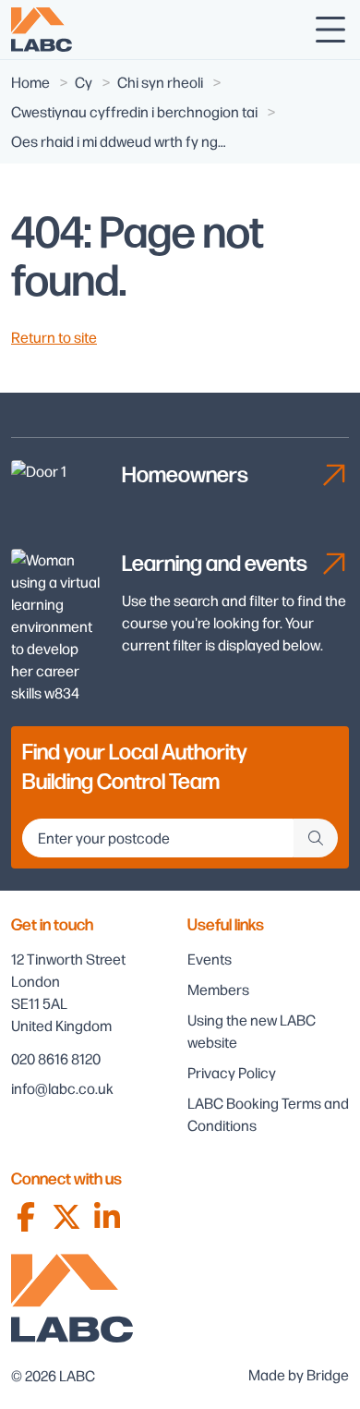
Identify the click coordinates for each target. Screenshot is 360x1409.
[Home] (41, 29)
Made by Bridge (298, 1374)
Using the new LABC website (251, 1030)
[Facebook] (26, 1217)
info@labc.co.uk (62, 1088)
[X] (66, 1217)
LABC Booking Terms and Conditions (268, 1114)
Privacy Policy (231, 1072)
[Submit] (316, 838)
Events (209, 958)
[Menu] (330, 29)
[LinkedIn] (107, 1217)
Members (218, 989)
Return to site (54, 336)
